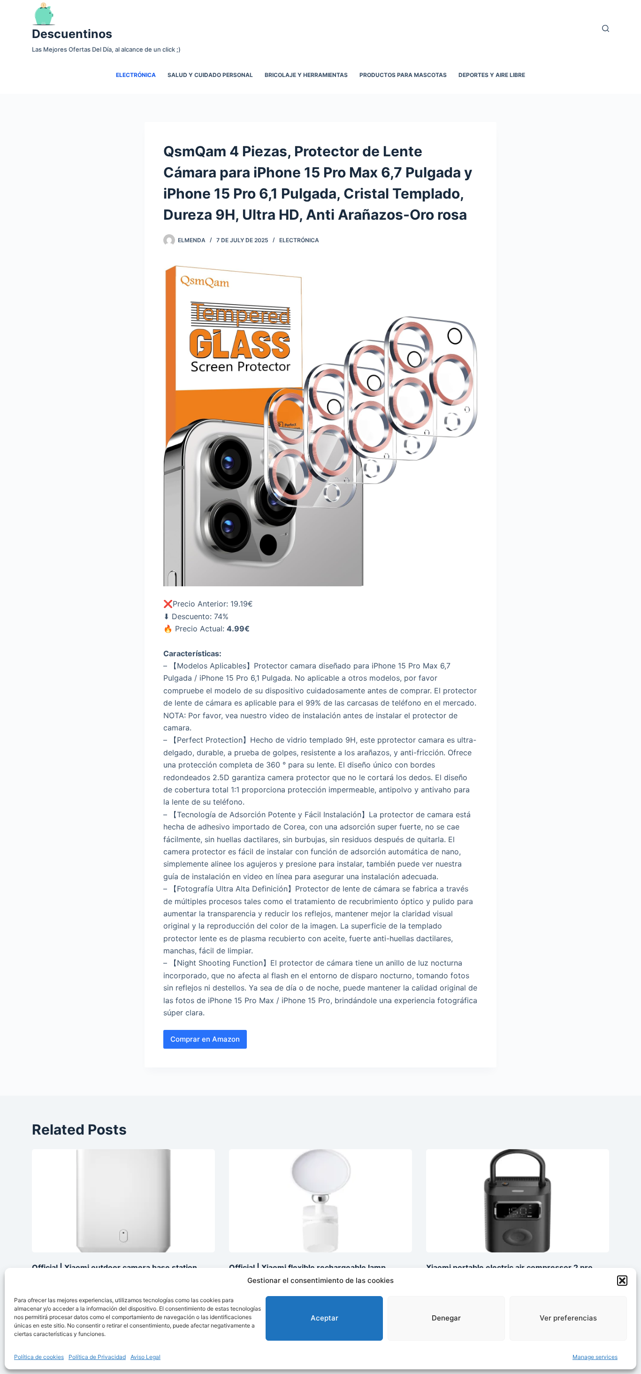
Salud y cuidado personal (210, 74)
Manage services (595, 1356)
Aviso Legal (145, 1356)
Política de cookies (39, 1356)
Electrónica (136, 74)
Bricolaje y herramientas (306, 74)
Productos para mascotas (403, 74)
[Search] (605, 28)
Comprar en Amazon (205, 1039)
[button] (622, 1280)
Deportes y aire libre (491, 74)
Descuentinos (72, 34)
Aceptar (324, 1317)
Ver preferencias (568, 1317)
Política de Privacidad (97, 1356)
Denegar (446, 1317)
